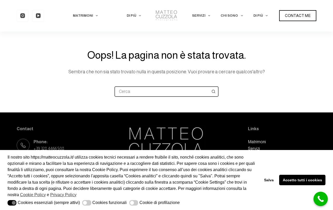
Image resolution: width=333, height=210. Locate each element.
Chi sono (229, 15)
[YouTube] (38, 16)
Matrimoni (83, 15)
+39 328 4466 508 (49, 148)
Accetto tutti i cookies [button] (302, 180)
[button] (12, 203)
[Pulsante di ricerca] (213, 91)
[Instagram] (22, 16)
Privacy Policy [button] (63, 195)
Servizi (199, 15)
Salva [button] (269, 180)
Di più (131, 15)
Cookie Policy (33, 195)
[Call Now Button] (320, 199)
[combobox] (162, 91)
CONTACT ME (298, 15)
